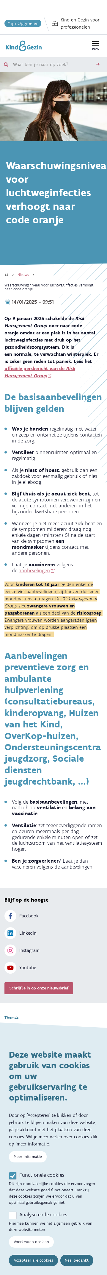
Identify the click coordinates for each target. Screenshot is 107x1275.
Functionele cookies (41, 1175)
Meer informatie (28, 1156)
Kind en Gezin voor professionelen (80, 23)
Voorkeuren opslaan (31, 1241)
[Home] (6, 274)
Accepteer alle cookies (33, 1260)
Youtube (27, 967)
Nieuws (23, 275)
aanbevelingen (34, 570)
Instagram (29, 950)
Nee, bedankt (77, 1260)
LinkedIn (28, 933)
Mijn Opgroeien (23, 23)
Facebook (29, 916)
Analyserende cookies (43, 1214)
